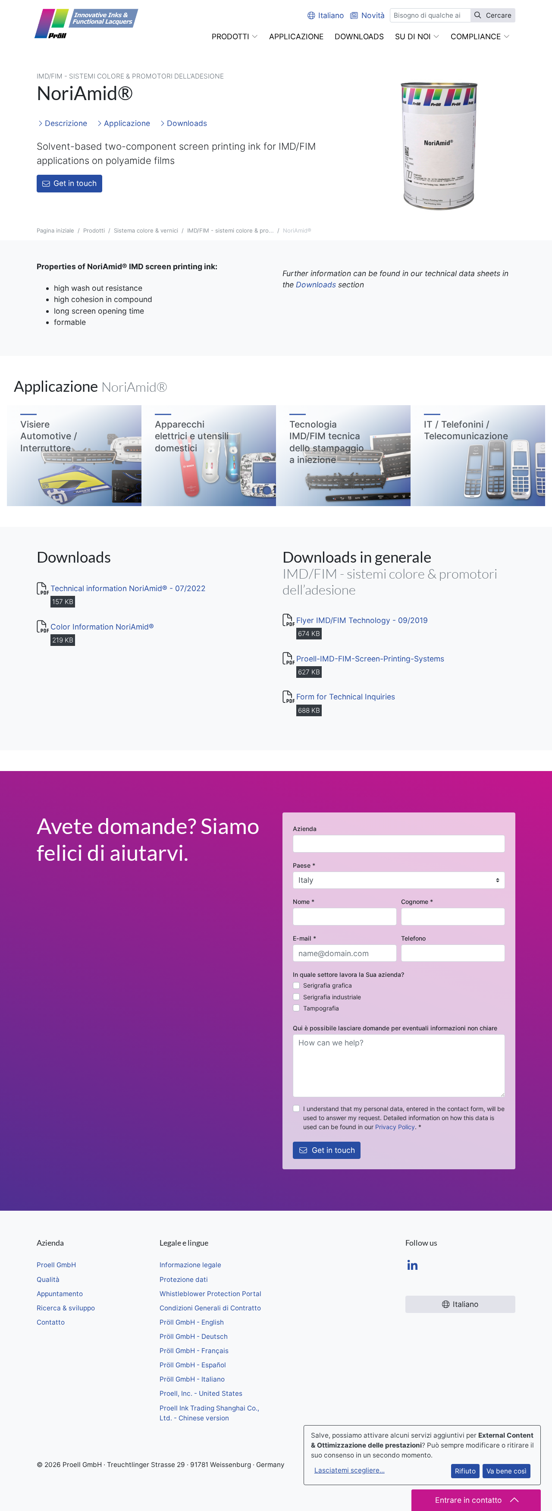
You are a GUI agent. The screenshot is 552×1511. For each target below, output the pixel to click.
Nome (303, 901)
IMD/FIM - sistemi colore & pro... (230, 230)
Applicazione (126, 123)
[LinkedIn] (412, 1266)
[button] (234, 37)
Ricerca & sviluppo (66, 1308)
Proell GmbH (56, 1265)
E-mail (304, 938)
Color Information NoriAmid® (102, 626)
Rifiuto (465, 1471)
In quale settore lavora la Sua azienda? (348, 974)
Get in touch (75, 183)
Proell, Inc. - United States (201, 1393)
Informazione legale (190, 1265)
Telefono (413, 938)
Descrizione (65, 123)
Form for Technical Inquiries (345, 696)
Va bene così (506, 1471)
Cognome (417, 901)
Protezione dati (184, 1279)
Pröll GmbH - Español (193, 1365)
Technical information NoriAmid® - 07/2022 (128, 588)
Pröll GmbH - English (192, 1322)
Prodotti (94, 230)
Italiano (331, 15)
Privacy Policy (395, 1126)
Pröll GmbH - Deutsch (194, 1336)
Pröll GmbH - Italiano (192, 1379)
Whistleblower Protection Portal (210, 1294)
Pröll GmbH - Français (194, 1351)
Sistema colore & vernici (146, 230)
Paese (304, 865)
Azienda (305, 828)
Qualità (48, 1279)
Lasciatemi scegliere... (349, 1470)
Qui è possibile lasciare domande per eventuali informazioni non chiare (395, 1028)
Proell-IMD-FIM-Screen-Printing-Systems (370, 658)
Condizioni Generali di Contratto (210, 1308)
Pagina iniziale (55, 230)
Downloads (186, 123)
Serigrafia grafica (327, 985)
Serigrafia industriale (332, 997)
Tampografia (321, 1008)
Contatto (51, 1322)
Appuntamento (60, 1294)
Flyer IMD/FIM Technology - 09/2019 (362, 620)
